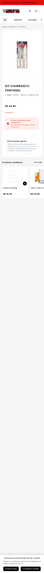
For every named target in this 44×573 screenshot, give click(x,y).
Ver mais (38, 162)
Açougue (32, 19)
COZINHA (10, 27)
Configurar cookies (31, 569)
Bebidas (18, 19)
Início (4, 27)
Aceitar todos (11, 569)
